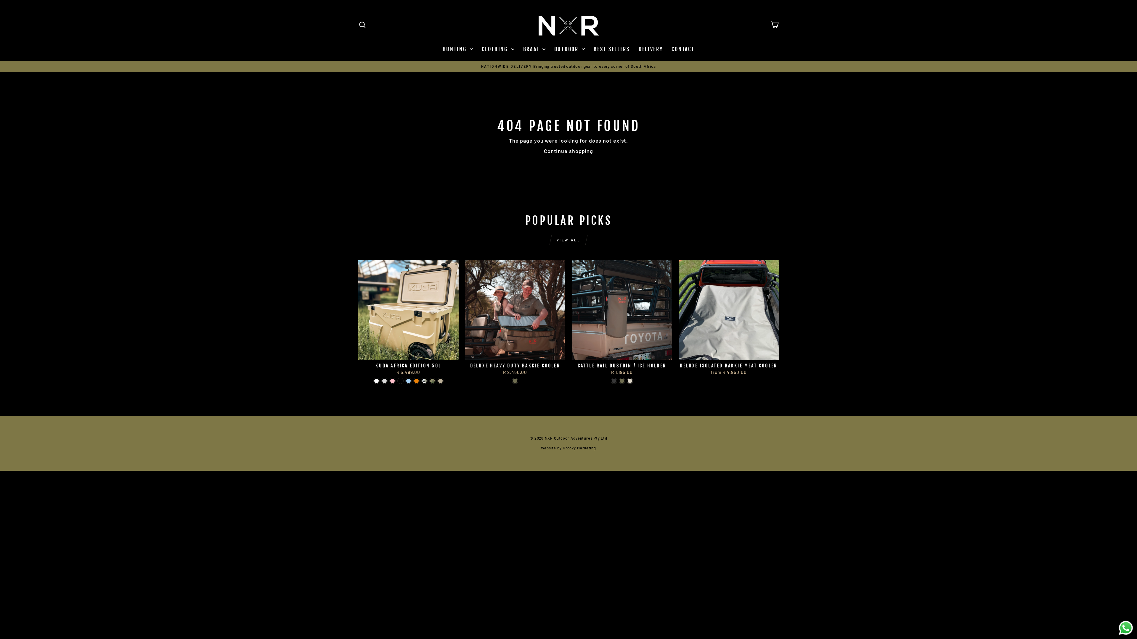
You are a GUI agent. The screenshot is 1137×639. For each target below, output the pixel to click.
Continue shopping (568, 151)
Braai (532, 49)
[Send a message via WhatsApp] (1126, 628)
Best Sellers (611, 49)
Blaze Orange (416, 381)
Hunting (456, 49)
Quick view (408, 353)
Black (614, 381)
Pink (392, 381)
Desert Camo (424, 381)
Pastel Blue (408, 381)
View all (569, 240)
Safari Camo (432, 381)
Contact (683, 49)
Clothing (496, 49)
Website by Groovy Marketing (568, 448)
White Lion (376, 381)
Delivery (651, 49)
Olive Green (515, 381)
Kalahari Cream (630, 381)
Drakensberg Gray (384, 381)
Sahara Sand (440, 381)
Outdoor (567, 49)
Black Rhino (400, 381)
